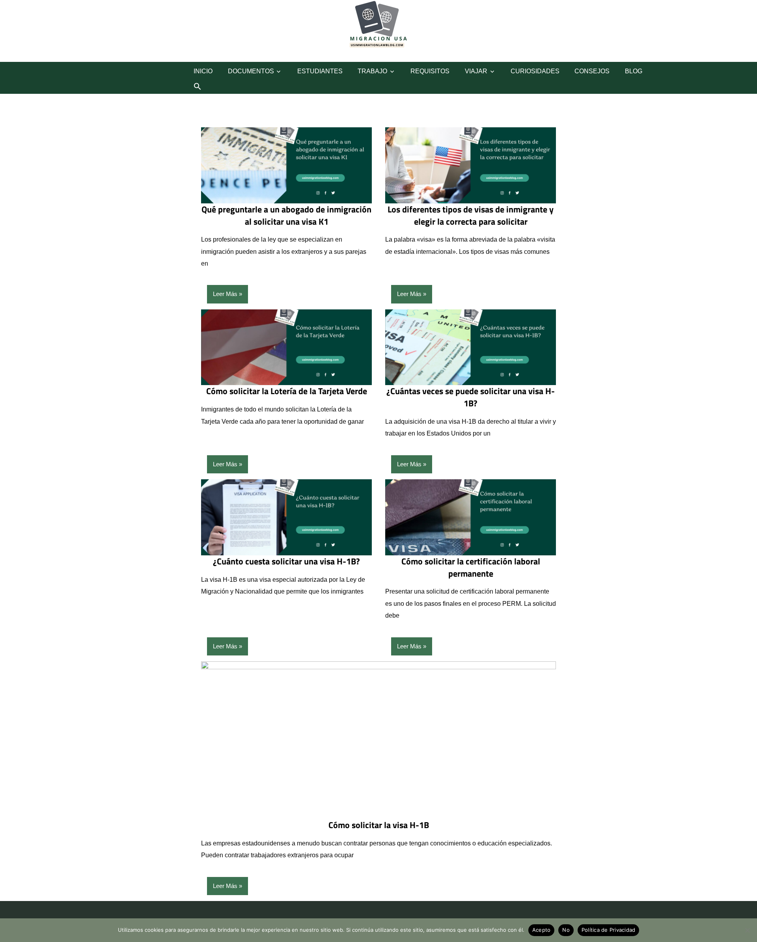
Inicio (203, 71)
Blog (633, 71)
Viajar (476, 71)
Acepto (541, 930)
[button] (197, 86)
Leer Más (225, 293)
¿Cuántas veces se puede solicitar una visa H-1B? (470, 397)
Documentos (251, 71)
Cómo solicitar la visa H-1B (378, 825)
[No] (747, 930)
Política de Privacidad (609, 930)
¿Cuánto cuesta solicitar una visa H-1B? (286, 561)
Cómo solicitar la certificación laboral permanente (470, 567)
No (566, 930)
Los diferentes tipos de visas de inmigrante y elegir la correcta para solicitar (471, 215)
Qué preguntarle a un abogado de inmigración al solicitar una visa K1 (286, 215)
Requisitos (429, 71)
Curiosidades (535, 71)
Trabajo (372, 71)
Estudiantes (320, 71)
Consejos (592, 71)
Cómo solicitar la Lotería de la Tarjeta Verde (286, 391)
